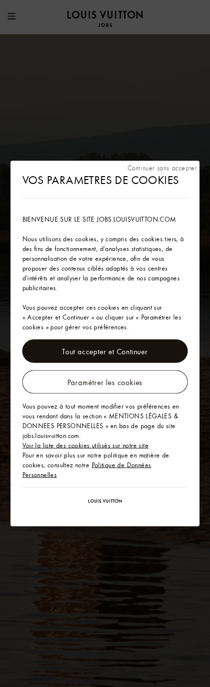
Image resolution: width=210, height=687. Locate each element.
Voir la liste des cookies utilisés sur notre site (85, 445)
